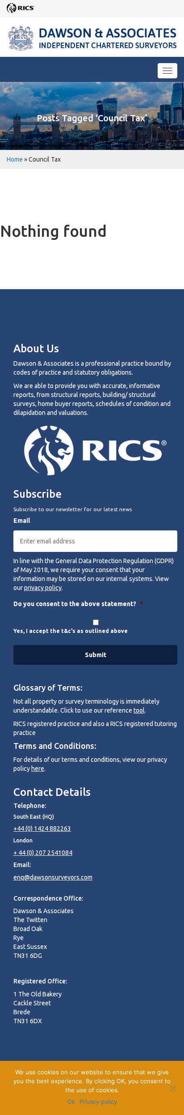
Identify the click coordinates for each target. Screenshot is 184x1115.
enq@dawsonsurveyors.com (52, 877)
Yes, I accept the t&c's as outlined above (70, 631)
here (37, 768)
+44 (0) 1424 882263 (42, 828)
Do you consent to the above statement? (78, 603)
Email (21, 520)
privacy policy (43, 587)
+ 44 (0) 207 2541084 (42, 852)
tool (139, 710)
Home (15, 159)
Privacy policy (98, 1101)
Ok (71, 1101)
